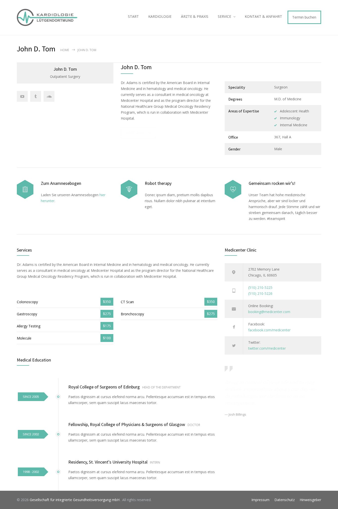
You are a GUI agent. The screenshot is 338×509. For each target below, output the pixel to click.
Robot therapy (158, 183)
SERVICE (224, 16)
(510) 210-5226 (260, 293)
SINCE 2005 (31, 396)
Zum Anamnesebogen (61, 183)
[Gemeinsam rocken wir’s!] (233, 189)
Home (64, 50)
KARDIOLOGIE (159, 16)
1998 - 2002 (31, 471)
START (133, 16)
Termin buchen (304, 17)
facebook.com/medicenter (269, 330)
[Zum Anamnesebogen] (25, 189)
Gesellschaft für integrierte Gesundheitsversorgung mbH (75, 499)
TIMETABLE (135, 132)
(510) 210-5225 (260, 287)
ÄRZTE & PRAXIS (194, 16)
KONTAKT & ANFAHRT (263, 16)
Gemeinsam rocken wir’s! (272, 183)
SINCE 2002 (31, 434)
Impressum (260, 499)
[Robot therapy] (129, 189)
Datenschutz (284, 499)
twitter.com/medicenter (267, 348)
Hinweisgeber (310, 499)
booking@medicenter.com (269, 311)
